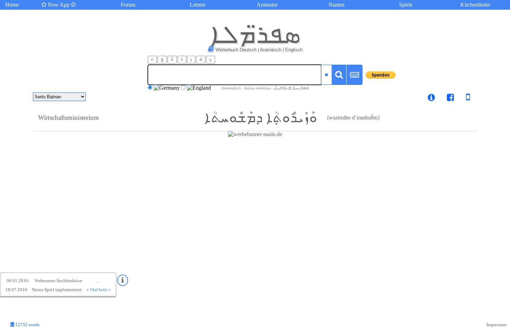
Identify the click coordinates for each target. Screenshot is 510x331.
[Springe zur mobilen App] (463, 98)
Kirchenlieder (475, 5)
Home (12, 5)
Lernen (197, 5)
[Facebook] (450, 98)
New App (58, 5)
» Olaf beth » (98, 289)
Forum (128, 5)
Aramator (267, 5)
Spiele (406, 5)
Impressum (496, 324)
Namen (337, 5)
